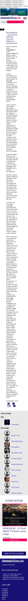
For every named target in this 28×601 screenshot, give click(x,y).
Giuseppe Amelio (16, 458)
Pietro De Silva (16, 470)
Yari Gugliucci (15, 447)
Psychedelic (15, 424)
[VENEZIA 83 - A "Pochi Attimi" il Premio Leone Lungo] (15, 515)
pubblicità (5, 594)
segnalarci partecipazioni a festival (13, 577)
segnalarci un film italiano (10, 575)
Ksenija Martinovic (17, 464)
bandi (3, 599)
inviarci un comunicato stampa (12, 574)
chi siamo (5, 589)
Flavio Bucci (15, 481)
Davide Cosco (15, 435)
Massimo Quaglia (16, 493)
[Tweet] (13, 404)
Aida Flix (13, 476)
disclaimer (5, 595)
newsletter (5, 592)
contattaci (5, 590)
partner (4, 597)
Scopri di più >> (15, 540)
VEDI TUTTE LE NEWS (14, 553)
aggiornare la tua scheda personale (13, 579)
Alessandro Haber (16, 453)
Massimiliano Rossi (17, 441)
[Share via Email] (9, 406)
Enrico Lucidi (15, 487)
